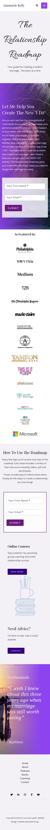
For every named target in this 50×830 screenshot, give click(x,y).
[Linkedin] (18, 794)
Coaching (25, 778)
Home (25, 763)
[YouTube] (38, 794)
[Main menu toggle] (44, 5)
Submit (13, 208)
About (25, 767)
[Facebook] (31, 794)
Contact (25, 782)
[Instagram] (25, 794)
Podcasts (25, 770)
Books (25, 774)
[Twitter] (11, 794)
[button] (37, 5)
